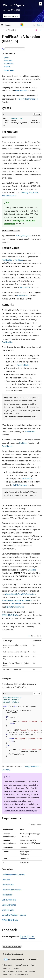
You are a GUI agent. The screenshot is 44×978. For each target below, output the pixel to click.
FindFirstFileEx (21, 90)
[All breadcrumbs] (4, 30)
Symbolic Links (8, 910)
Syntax (6, 57)
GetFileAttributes (20, 485)
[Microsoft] (22, 24)
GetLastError (25, 287)
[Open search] (33, 25)
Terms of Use (30, 971)
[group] (22, 729)
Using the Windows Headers (14, 915)
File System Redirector (14, 607)
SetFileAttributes (9, 905)
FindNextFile (7, 260)
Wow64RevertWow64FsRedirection (17, 600)
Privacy (15, 968)
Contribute (6, 968)
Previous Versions (21, 965)
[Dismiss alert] (40, 3)
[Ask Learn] (36, 30)
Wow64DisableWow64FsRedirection (20, 594)
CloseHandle (7, 446)
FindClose (19, 260)
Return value (8, 64)
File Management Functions (13, 874)
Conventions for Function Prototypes (20, 810)
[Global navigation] (2, 25)
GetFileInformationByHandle (17, 417)
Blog (32, 965)
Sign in (39, 25)
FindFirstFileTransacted (28, 99)
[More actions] (40, 30)
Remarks (7, 66)
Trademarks (6, 975)
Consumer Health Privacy (11, 971)
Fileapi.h (11, 30)
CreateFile (32, 570)
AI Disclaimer (7, 965)
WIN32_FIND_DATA (23, 235)
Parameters (8, 61)
